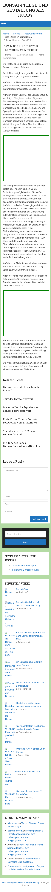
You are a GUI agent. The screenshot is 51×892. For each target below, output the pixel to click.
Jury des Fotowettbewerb (18, 399)
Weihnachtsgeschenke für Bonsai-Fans (29, 793)
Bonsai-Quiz (22, 589)
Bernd (8, 54)
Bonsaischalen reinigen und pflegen (25, 866)
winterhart (12, 823)
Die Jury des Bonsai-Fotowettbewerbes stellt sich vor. (23, 444)
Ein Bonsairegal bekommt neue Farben (29, 663)
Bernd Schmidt (15, 830)
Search (25, 542)
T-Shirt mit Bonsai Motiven (25, 570)
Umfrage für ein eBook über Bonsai (30, 750)
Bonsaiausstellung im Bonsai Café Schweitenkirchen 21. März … (30, 635)
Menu (4, 23)
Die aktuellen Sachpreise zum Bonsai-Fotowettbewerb (21, 409)
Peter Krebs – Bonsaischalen (25, 869)
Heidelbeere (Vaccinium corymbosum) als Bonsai (28, 705)
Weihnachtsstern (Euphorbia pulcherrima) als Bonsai (30, 728)
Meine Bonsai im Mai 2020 (28, 771)
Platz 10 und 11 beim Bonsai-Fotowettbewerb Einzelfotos (20, 421)
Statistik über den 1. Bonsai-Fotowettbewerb (19, 432)
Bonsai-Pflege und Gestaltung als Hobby (25, 10)
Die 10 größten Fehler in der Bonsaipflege (30, 684)
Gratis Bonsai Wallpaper (24, 565)
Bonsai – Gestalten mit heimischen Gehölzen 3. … (29, 604)
